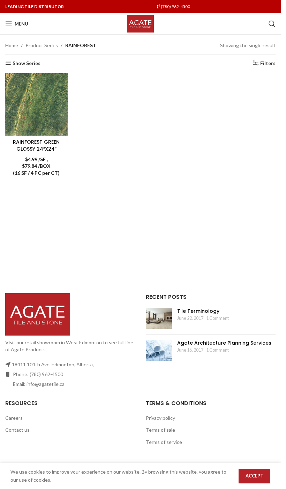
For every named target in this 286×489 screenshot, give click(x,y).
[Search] (272, 24)
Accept (254, 476)
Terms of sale (160, 430)
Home (11, 45)
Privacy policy (160, 418)
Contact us (17, 430)
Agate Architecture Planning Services (224, 342)
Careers (14, 418)
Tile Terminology (198, 311)
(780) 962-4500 (175, 6)
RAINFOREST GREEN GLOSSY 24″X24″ (36, 145)
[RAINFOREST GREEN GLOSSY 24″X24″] (36, 104)
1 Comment (217, 318)
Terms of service (164, 442)
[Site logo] (140, 23)
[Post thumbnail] (159, 318)
